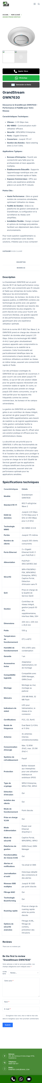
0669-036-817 (13, 1064)
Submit (8, 1025)
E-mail (7, 1009)
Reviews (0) (21, 268)
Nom (6, 1002)
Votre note (5, 973)
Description (21, 262)
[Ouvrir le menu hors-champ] (35, 4)
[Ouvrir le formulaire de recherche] (39, 4)
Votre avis (8, 981)
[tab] (21, 262)
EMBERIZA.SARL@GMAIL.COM (18, 1069)
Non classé (17, 251)
